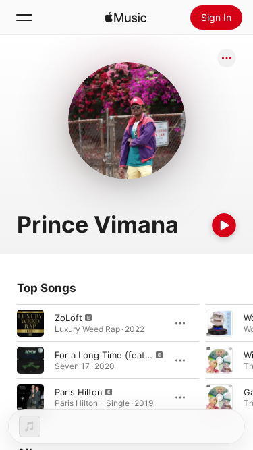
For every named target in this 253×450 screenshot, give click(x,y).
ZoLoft (68, 317)
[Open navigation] (24, 17)
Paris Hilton (79, 392)
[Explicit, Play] (30, 323)
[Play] (224, 225)
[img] (125, 17)
